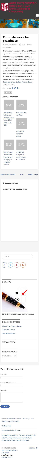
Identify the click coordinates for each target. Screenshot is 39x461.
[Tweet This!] (15, 88)
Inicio (22, 175)
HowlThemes (6, 457)
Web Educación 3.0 (8, 333)
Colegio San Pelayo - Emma (11, 326)
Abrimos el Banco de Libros (20, 133)
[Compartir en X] (9, 92)
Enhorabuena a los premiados (16, 39)
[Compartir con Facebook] (11, 92)
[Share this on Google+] (18, 88)
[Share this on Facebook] (13, 88)
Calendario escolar (8, 330)
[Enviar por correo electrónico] (5, 92)
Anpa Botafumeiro (23, 3)
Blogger (5, 453)
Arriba (32, 448)
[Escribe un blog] (7, 92)
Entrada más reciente (8, 175)
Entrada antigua (33, 175)
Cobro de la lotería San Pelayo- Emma (18, 82)
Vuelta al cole (6, 426)
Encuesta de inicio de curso (11, 431)
